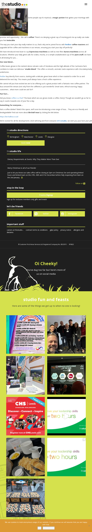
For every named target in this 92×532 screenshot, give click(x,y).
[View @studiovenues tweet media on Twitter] (21, 177)
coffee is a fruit (17, 98)
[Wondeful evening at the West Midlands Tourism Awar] (66, 375)
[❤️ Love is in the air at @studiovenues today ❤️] (25, 498)
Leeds (40, 137)
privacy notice (65, 230)
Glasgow (51, 137)
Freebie (46, 195)
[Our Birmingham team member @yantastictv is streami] (25, 334)
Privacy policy (49, 528)
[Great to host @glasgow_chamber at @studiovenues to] (66, 334)
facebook (19, 213)
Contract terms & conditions (37, 230)
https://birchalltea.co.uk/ (9, 116)
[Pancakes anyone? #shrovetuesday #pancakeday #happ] (25, 457)
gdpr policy (54, 230)
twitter (46, 213)
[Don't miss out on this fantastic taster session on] (66, 416)
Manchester (28, 137)
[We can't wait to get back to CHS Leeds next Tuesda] (25, 416)
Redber (68, 44)
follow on (79, 183)
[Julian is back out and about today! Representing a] (25, 375)
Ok (39, 528)
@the (62, 121)
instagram (72, 213)
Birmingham (14, 137)
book (25, 143)
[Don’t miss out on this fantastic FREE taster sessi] (66, 457)
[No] (89, 525)
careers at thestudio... (15, 230)
